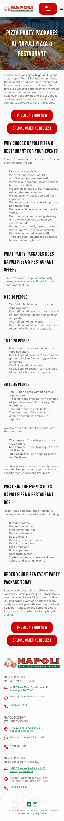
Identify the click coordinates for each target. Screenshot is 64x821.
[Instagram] (35, 804)
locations (38, 209)
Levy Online (40, 813)
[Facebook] (28, 804)
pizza (41, 278)
